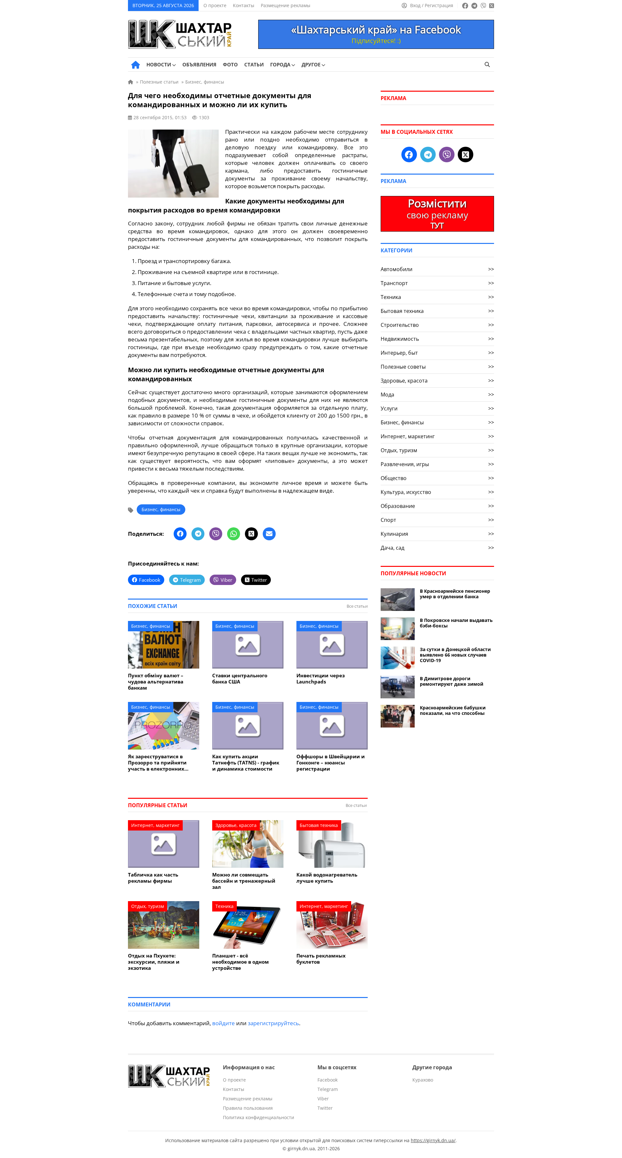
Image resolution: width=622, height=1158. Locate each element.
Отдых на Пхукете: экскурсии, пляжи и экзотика (153, 962)
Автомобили (437, 269)
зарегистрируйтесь (273, 1023)
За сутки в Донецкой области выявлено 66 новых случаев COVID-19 (455, 655)
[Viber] (215, 533)
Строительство (437, 324)
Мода (437, 394)
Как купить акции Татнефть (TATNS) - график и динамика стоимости (245, 762)
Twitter (325, 1108)
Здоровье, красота (236, 825)
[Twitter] (251, 533)
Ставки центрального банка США (239, 678)
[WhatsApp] (233, 533)
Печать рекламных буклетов (321, 959)
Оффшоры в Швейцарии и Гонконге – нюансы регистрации (330, 762)
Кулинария (437, 533)
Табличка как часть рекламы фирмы (153, 878)
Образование (437, 506)
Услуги (437, 408)
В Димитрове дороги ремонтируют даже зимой (451, 681)
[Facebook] (180, 533)
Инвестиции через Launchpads (320, 678)
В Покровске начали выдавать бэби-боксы (456, 622)
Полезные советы (437, 366)
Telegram (327, 1089)
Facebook (327, 1080)
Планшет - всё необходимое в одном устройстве (240, 962)
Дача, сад (437, 547)
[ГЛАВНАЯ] (135, 65)
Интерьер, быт (437, 352)
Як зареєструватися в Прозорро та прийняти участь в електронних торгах (157, 762)
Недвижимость (437, 338)
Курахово (422, 1080)
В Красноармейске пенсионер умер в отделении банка (455, 593)
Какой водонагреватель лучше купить (326, 878)
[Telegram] (197, 533)
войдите (223, 1023)
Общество (437, 478)
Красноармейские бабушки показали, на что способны (453, 710)
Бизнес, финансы (161, 509)
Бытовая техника (319, 825)
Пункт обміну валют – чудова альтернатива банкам (155, 681)
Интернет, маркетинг (155, 825)
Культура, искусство (437, 492)
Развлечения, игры (437, 464)
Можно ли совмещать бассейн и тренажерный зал (243, 881)
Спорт (437, 519)
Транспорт (437, 283)
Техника (224, 906)
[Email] (269, 533)
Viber (323, 1098)
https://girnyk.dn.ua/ (433, 1140)
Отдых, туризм (147, 906)
